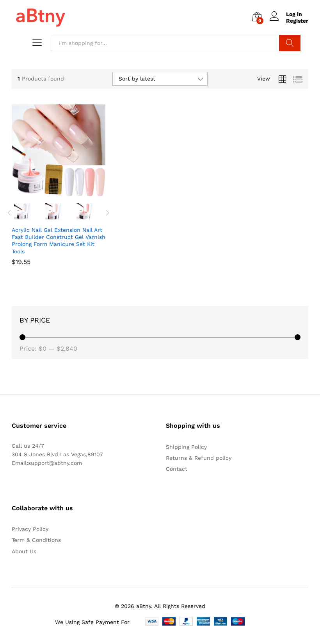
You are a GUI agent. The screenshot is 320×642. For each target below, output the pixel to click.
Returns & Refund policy (198, 458)
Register (297, 21)
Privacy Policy (30, 529)
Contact (176, 469)
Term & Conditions (36, 540)
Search (289, 43)
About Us (24, 551)
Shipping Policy (186, 447)
